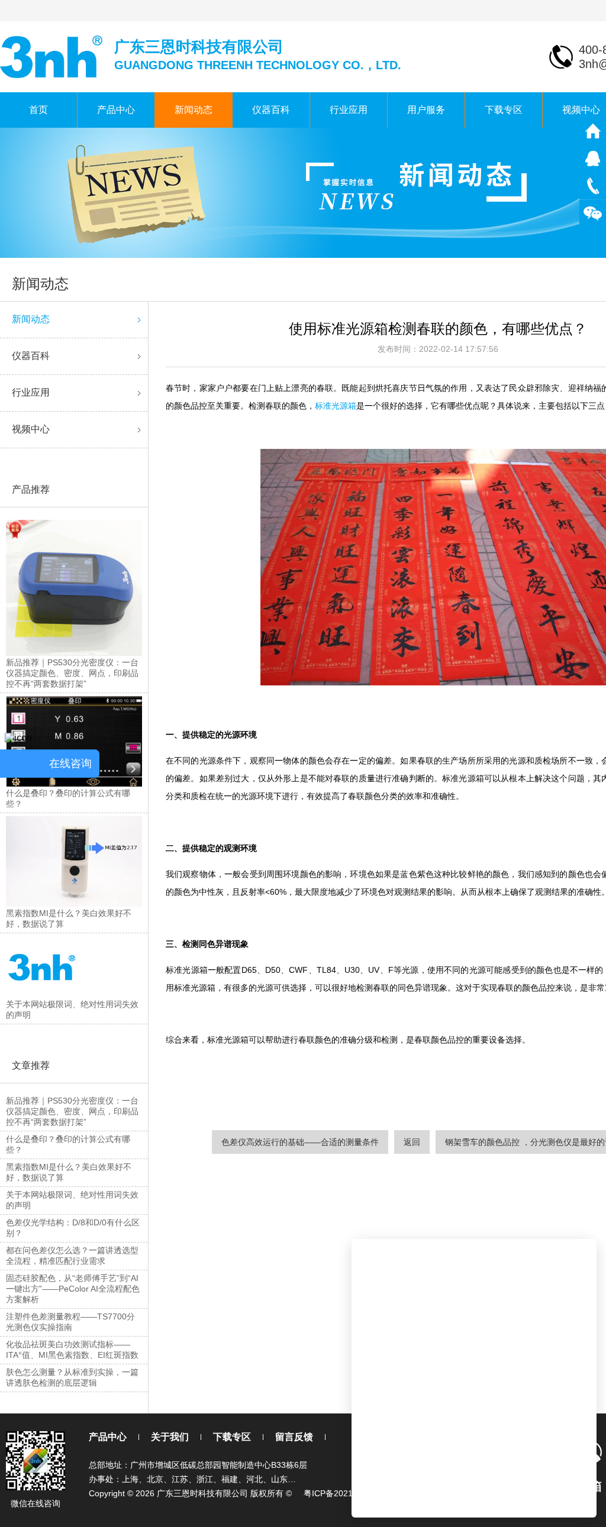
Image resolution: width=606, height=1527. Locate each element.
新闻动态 (193, 110)
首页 (38, 110)
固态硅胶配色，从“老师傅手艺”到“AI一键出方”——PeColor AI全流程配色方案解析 (73, 1288)
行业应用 (349, 110)
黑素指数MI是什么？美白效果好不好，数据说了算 (68, 1172)
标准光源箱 (335, 405)
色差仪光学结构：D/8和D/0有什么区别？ (73, 1228)
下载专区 (504, 110)
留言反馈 (294, 1437)
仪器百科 (271, 110)
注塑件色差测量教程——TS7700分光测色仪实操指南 (70, 1322)
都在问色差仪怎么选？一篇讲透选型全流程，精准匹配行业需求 (72, 1255)
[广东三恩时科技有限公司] (52, 56)
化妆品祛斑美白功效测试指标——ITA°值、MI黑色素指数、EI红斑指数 (72, 1350)
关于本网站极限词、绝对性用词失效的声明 (72, 1200)
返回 (412, 1142)
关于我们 (170, 1437)
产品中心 (116, 110)
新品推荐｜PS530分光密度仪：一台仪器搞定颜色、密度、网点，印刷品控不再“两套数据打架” (72, 1111)
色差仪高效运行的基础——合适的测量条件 (300, 1142)
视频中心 (31, 429)
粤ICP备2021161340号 (346, 1493)
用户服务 (426, 110)
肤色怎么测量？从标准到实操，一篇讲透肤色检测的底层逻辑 (72, 1377)
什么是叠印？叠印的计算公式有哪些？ (68, 1144)
